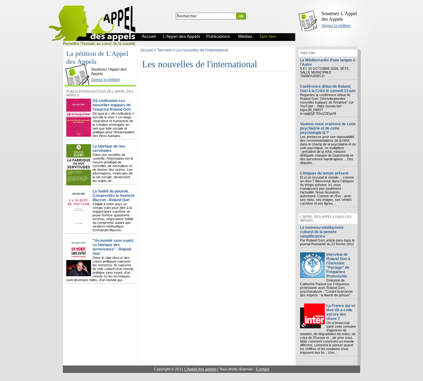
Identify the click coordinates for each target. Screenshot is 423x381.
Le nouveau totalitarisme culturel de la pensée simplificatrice (322, 231)
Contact (262, 369)
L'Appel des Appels (79, 64)
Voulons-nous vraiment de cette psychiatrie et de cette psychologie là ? (328, 128)
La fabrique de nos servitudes (109, 148)
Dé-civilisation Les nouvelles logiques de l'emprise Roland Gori (112, 105)
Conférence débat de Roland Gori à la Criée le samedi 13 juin (327, 88)
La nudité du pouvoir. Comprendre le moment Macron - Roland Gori (113, 195)
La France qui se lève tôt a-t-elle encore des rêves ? (340, 312)
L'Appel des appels (200, 369)
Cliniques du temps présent (324, 173)
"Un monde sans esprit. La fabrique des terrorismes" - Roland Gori (113, 247)
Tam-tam (164, 50)
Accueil (147, 50)
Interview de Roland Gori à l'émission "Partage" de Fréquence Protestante (338, 265)
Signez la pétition (336, 26)
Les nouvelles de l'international (202, 50)
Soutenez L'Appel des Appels (339, 16)
